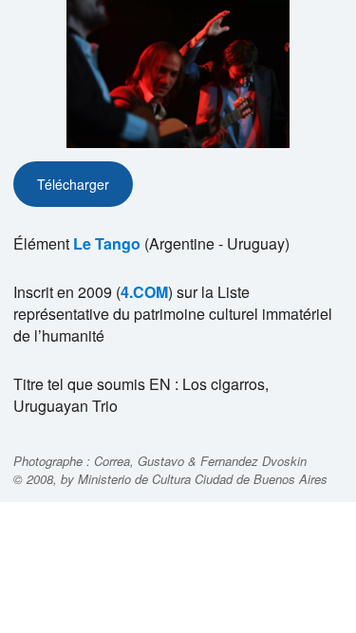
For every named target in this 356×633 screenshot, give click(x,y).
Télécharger (73, 184)
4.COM (144, 292)
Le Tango (107, 243)
